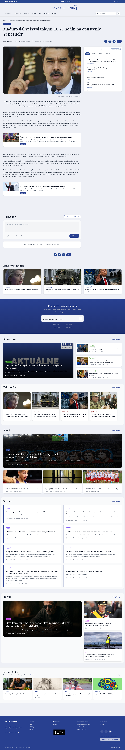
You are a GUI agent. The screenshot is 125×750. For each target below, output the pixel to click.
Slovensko (8, 13)
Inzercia (55, 724)
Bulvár (54, 13)
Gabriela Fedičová (18, 491)
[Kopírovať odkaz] (119, 41)
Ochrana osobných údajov (84, 724)
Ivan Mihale (19, 375)
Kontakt (102, 724)
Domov (5, 20)
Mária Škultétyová (80, 538)
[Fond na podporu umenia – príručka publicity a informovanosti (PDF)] (59, 732)
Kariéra (31, 729)
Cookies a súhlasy (81, 727)
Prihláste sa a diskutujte (72, 216)
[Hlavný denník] (62, 7)
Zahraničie (17, 13)
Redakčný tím (32, 727)
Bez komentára (44, 13)
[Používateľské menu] (118, 13)
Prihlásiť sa (74, 236)
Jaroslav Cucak (95, 491)
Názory (26, 13)
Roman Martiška (102, 364)
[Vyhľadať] (98, 13)
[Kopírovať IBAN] (80, 318)
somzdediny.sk (30, 674)
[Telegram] (119, 1)
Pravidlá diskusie (81, 729)
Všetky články (116, 339)
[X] (117, 1)
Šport (34, 13)
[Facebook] (115, 1)
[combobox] (108, 13)
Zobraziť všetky (116, 674)
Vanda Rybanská (80, 520)
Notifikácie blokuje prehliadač (110, 739)
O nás (30, 724)
